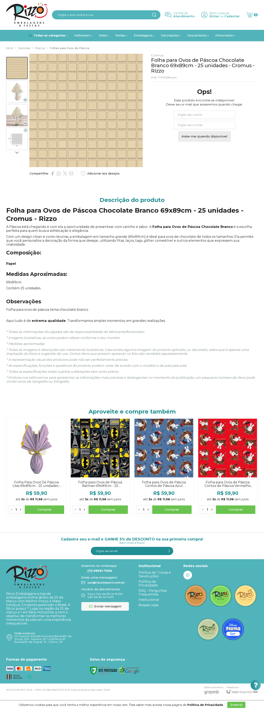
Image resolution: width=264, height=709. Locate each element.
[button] (17, 68)
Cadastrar (232, 16)
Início (9, 48)
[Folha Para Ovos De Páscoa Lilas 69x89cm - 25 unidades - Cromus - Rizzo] (36, 467)
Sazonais (24, 48)
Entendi (236, 705)
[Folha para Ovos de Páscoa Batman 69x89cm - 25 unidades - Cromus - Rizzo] (100, 467)
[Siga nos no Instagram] (187, 575)
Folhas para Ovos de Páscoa (69, 48)
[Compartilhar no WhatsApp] (59, 173)
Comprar (44, 509)
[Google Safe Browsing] (129, 670)
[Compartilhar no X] (65, 173)
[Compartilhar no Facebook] (53, 173)
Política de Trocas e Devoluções (155, 574)
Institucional (149, 600)
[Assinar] (169, 551)
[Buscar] (154, 14)
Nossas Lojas (148, 605)
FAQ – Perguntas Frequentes (153, 592)
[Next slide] (17, 152)
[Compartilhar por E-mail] (71, 173)
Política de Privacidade (148, 583)
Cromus (157, 55)
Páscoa (40, 48)
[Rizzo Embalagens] (26, 14)
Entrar (214, 16)
